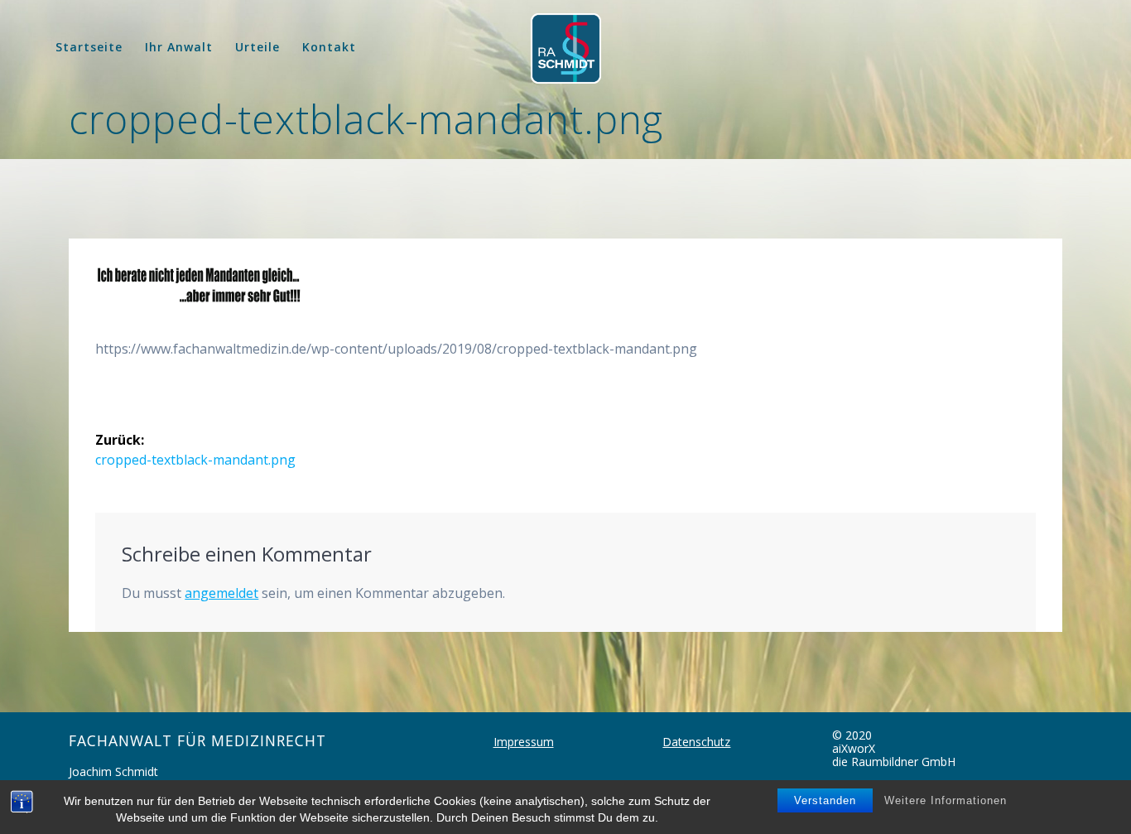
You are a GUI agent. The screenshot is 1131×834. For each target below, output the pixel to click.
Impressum (523, 742)
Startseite (89, 47)
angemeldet (221, 593)
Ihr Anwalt (179, 47)
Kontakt (329, 47)
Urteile (257, 47)
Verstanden (825, 800)
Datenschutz (696, 742)
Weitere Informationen (945, 800)
